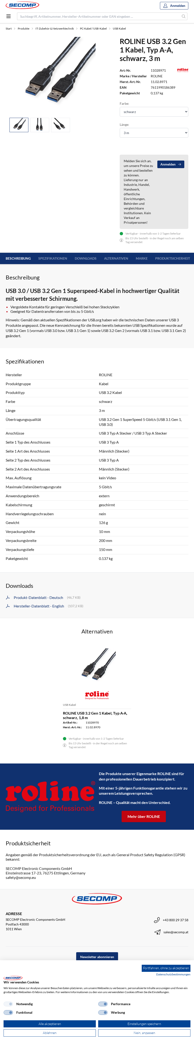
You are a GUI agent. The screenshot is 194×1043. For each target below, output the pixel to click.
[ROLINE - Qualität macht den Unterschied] (50, 796)
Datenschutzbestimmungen (173, 974)
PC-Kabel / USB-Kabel (93, 28)
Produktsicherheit (172, 258)
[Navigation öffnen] (8, 16)
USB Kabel (119, 28)
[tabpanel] (57, 75)
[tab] (18, 125)
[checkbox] (8, 1004)
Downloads (86, 258)
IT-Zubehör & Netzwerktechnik (54, 28)
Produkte (23, 28)
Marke (142, 258)
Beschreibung (18, 258)
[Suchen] (183, 16)
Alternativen (116, 258)
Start (9, 28)
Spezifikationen (52, 258)
